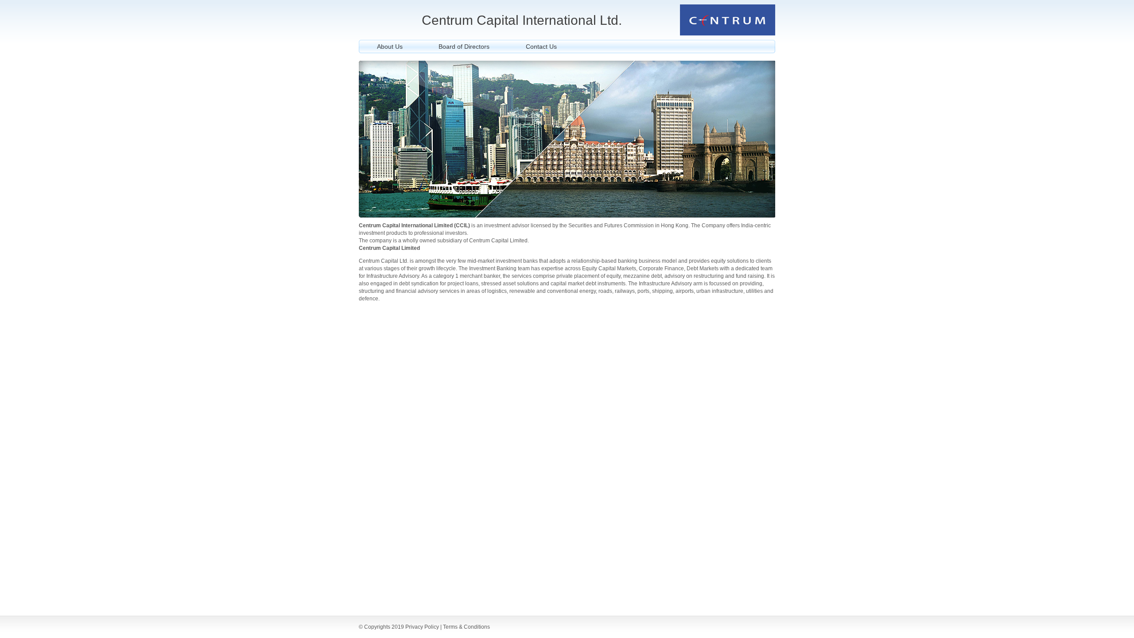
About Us (390, 46)
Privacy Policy (422, 627)
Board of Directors (464, 46)
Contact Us (541, 46)
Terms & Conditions (466, 627)
